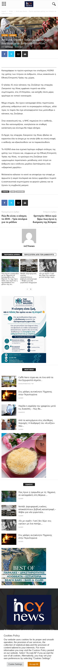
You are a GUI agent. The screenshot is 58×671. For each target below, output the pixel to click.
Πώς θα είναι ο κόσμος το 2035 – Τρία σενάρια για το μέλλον (14, 218)
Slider (11, 11)
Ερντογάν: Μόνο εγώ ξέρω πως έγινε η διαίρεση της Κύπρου (45, 218)
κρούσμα (20, 192)
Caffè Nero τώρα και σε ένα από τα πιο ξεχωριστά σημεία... (35, 379)
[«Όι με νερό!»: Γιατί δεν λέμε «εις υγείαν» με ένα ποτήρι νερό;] (48, 265)
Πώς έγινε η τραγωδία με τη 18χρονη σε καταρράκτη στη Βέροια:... (36, 493)
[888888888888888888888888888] (29, 329)
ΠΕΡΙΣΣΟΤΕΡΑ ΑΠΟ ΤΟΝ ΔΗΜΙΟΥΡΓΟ (39, 254)
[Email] (18, 54)
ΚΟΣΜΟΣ (13, 35)
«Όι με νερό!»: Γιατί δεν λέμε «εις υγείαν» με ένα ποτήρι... (34, 522)
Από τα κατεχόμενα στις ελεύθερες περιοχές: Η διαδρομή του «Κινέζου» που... (36, 423)
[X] (11, 54)
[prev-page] (27, 289)
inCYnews (9, 47)
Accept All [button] (33, 664)
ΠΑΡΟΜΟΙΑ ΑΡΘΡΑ (12, 254)
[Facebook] (4, 54)
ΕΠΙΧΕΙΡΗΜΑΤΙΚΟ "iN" (26, 383)
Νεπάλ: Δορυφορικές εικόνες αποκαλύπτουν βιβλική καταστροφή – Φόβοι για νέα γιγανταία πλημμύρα (28, 278)
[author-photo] (29, 236)
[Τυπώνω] (25, 54)
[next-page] (30, 289)
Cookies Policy (39, 650)
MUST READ (29, 369)
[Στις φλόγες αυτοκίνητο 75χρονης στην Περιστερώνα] (8, 395)
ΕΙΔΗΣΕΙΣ (21, 412)
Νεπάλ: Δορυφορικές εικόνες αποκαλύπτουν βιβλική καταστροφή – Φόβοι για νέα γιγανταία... (37, 509)
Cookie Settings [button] (15, 664)
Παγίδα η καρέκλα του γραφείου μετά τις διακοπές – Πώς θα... (37, 407)
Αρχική (3, 11)
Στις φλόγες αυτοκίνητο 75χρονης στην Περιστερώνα (35, 393)
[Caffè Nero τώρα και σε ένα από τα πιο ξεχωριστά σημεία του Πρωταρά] (8, 381)
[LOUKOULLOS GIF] (29, 455)
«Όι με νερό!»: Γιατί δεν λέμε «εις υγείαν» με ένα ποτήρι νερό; (47, 275)
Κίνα (13, 192)
